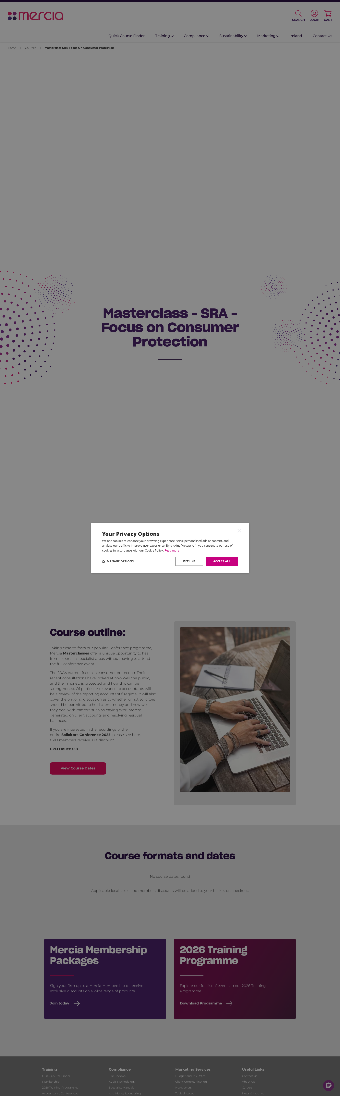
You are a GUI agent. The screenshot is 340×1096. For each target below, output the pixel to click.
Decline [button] (189, 561)
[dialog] (170, 548)
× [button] (239, 530)
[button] (118, 561)
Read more (171, 551)
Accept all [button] (221, 561)
